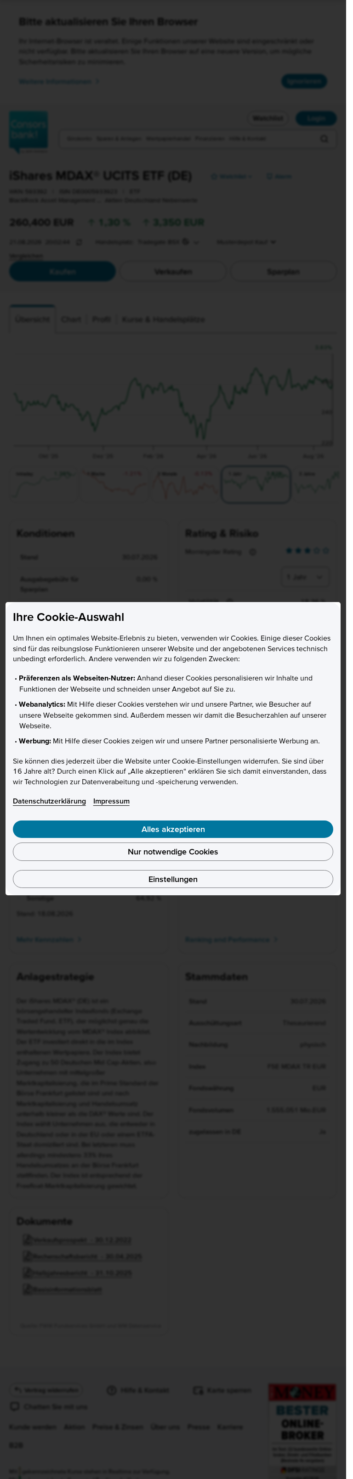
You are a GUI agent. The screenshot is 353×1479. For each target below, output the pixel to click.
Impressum (111, 801)
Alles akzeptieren (173, 829)
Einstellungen (173, 879)
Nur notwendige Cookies (173, 851)
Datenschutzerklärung (49, 801)
